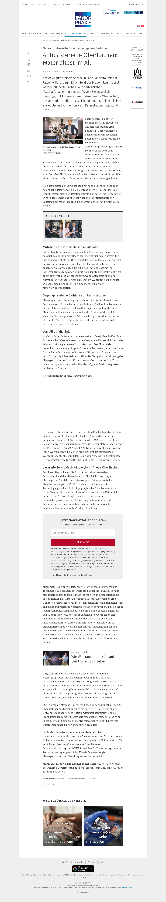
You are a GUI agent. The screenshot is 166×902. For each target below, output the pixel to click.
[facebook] (28, 48)
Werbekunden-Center (92, 875)
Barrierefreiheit (59, 875)
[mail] (28, 70)
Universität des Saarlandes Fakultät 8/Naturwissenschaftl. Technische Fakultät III (137, 60)
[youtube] (93, 862)
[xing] (28, 59)
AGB (66, 875)
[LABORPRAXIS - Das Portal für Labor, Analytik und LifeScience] (24, 33)
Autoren (83, 877)
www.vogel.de (127, 888)
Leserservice (38, 875)
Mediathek (130, 33)
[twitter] (28, 53)
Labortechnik (35, 33)
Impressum (113, 875)
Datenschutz (48, 875)
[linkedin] (28, 64)
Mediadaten (104, 875)
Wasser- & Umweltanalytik (100, 33)
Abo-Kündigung (79, 875)
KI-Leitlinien (122, 875)
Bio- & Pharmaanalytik (75, 33)
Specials (119, 33)
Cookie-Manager (27, 875)
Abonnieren (83, 542)
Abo (129, 875)
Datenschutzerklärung (61, 560)
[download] (28, 81)
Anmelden (134, 5)
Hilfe (70, 875)
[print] (28, 76)
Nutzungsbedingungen (61, 557)
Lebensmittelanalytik (53, 33)
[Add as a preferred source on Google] (83, 868)
